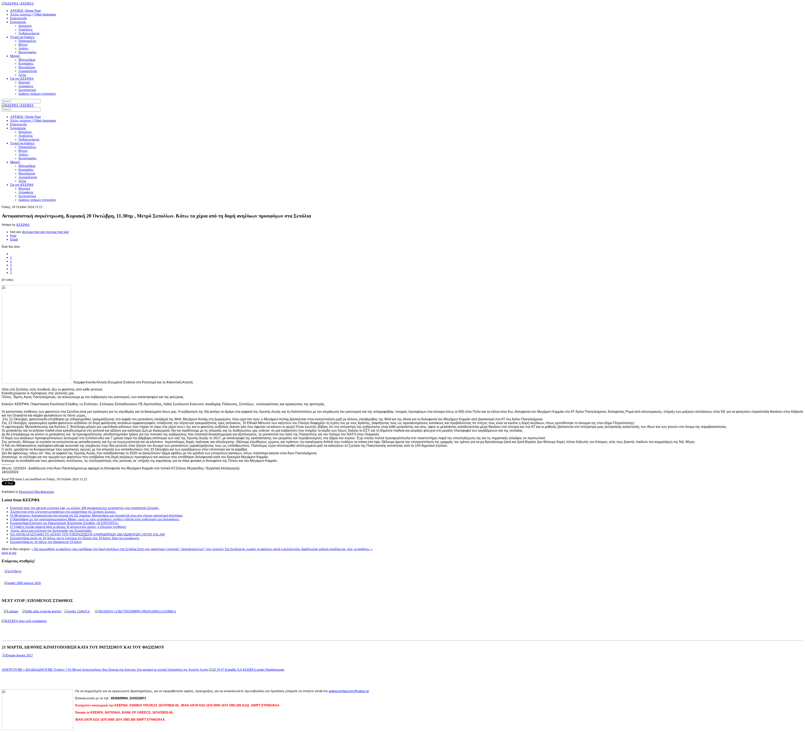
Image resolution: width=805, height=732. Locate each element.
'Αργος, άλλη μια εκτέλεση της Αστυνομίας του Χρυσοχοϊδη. (51, 530)
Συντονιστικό (27, 90)
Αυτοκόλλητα (27, 71)
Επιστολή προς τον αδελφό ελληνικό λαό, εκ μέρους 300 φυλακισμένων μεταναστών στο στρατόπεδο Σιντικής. (84, 508)
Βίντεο (22, 44)
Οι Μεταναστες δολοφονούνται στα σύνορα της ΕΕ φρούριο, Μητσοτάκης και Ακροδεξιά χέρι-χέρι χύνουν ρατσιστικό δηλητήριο (96, 515)
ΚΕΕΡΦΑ (23, 225)
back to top (9, 553)
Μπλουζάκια (26, 59)
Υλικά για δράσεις (22, 37)
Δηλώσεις (25, 25)
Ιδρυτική (24, 82)
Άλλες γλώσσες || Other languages (33, 14)
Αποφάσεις (25, 86)
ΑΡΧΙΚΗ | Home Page (25, 10)
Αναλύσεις (25, 29)
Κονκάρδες (26, 63)
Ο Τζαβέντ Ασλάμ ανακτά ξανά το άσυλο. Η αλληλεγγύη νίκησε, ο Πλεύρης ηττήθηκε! (68, 527)
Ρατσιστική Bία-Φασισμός (36, 492)
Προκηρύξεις (27, 41)
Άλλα (22, 75)
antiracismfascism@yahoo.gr (349, 691)
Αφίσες (23, 48)
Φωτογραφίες (27, 52)
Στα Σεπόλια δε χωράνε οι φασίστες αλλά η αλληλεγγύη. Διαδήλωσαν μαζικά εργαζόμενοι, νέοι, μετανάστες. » (299, 549)
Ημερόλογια (26, 67)
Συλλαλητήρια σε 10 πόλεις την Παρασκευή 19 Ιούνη (46, 542)
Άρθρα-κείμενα (28, 33)
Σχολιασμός (18, 22)
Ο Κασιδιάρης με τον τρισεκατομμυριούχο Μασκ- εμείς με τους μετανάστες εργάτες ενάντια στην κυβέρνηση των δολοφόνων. (95, 519)
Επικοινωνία (18, 18)
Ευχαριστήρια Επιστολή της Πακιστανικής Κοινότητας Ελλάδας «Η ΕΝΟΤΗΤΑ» (64, 523)
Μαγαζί (15, 56)
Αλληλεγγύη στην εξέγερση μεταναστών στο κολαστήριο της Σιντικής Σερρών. (63, 511)
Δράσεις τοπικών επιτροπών (37, 93)
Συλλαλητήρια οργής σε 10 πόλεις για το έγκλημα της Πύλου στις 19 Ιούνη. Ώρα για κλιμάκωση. (75, 538)
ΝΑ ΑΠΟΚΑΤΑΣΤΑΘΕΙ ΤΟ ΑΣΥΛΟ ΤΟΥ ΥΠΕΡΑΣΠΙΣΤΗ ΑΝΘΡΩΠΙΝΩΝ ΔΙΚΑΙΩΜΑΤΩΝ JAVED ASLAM (87, 534)
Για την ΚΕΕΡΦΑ (22, 78)
